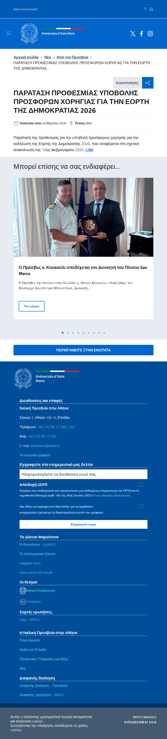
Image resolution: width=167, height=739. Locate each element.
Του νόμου (34, 306)
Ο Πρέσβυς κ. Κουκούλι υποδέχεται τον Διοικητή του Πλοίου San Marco (83, 270)
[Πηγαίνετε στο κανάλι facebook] (140, 33)
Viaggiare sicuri (30, 563)
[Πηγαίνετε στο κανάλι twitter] (131, 33)
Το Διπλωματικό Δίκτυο (37, 553)
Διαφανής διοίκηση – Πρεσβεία (43, 685)
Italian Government (25, 9)
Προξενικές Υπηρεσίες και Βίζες (44, 659)
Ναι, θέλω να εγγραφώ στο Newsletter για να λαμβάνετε (56, 506)
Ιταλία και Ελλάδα (33, 649)
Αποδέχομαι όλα (140, 722)
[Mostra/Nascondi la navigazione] (8, 33)
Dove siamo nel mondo (36, 572)
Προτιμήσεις (145, 717)
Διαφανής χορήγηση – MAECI (42, 694)
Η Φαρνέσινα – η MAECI (38, 544)
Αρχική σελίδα (25, 57)
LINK (89, 150)
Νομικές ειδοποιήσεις (116, 495)
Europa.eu (33, 601)
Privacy (96, 495)
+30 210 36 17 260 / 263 (56, 426)
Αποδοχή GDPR (33, 485)
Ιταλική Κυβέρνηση (40, 590)
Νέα (47, 57)
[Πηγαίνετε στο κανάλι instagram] (149, 33)
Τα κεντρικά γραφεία (35, 455)
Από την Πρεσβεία (72, 57)
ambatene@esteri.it (45, 445)
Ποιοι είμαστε (30, 640)
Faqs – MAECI (30, 619)
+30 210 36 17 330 (41, 436)
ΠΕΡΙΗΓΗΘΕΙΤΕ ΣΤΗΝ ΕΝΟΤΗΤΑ (83, 350)
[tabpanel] (83, 253)
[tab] (62, 333)
